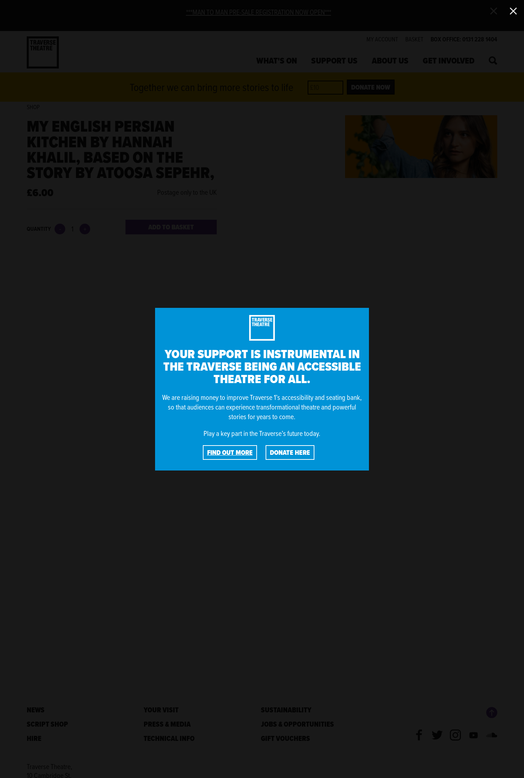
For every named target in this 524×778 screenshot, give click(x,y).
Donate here (290, 452)
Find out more (230, 452)
